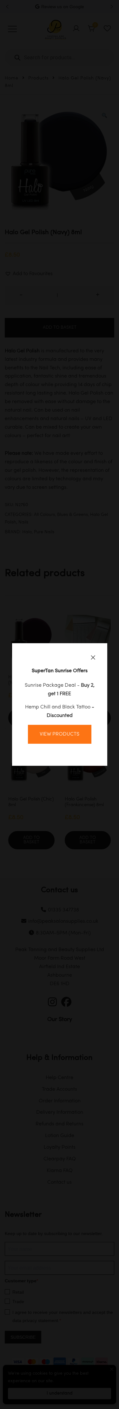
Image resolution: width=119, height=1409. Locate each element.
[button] (93, 657)
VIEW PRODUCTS (59, 734)
